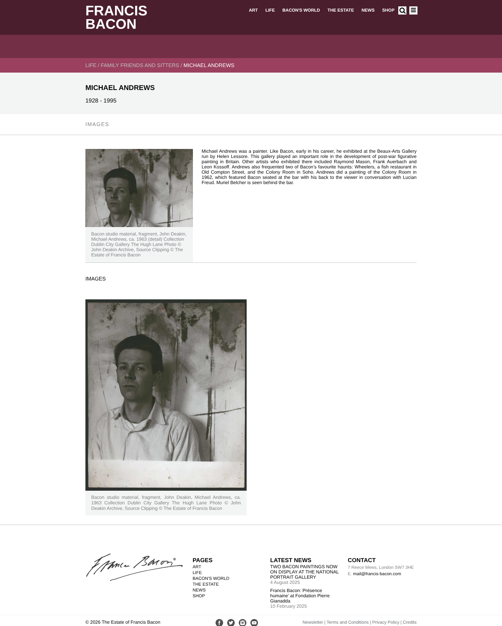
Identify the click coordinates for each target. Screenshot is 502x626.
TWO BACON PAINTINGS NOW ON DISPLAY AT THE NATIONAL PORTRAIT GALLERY (304, 572)
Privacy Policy (385, 622)
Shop (388, 10)
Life (270, 10)
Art (253, 10)
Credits (410, 622)
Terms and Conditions (348, 622)
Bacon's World (301, 10)
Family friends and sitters (140, 65)
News (367, 10)
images (97, 124)
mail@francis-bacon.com (377, 573)
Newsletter (312, 622)
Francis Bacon (116, 17)
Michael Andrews (208, 65)
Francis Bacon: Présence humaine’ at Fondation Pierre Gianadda (300, 596)
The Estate (340, 10)
